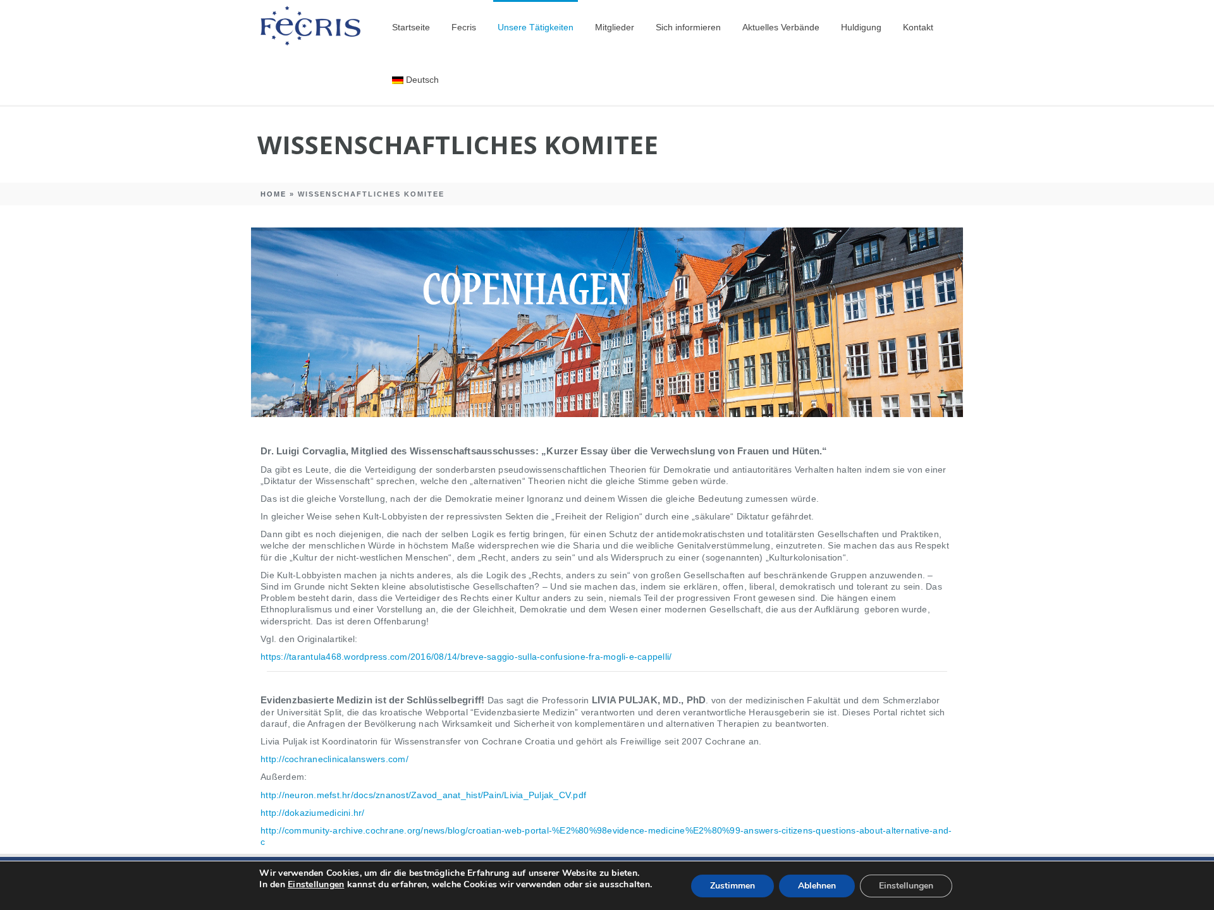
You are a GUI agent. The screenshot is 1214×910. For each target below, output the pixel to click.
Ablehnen (817, 886)
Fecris (463, 27)
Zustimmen (732, 886)
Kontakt (918, 27)
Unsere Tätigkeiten (535, 27)
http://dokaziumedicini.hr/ (313, 813)
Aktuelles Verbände (780, 27)
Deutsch (422, 80)
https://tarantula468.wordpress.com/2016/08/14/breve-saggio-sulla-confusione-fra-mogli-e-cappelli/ (466, 657)
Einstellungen (316, 884)
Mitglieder (614, 27)
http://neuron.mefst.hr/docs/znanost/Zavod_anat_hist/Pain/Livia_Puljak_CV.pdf (423, 795)
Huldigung (861, 27)
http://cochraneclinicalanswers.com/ (334, 759)
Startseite (411, 27)
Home (273, 194)
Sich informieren (688, 27)
